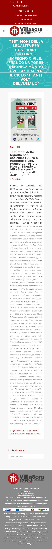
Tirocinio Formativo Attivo (26, 23)
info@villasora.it (29, 493)
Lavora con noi (26, 19)
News (18, 179)
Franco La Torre (23, 431)
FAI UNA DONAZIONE (21, 6)
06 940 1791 (26, 491)
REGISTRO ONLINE (26, 11)
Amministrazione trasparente (26, 506)
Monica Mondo (33, 434)
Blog (14, 179)
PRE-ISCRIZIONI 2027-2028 (26, 15)
